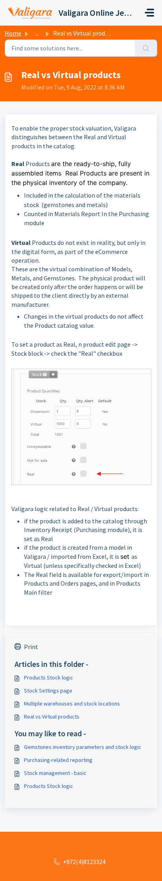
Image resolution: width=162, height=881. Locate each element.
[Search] (146, 48)
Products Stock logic (48, 677)
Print (31, 647)
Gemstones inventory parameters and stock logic (82, 746)
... (37, 33)
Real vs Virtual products (51, 716)
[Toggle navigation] (149, 13)
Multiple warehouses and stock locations (72, 703)
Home (13, 33)
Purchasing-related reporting (58, 759)
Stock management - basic (55, 772)
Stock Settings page (48, 690)
